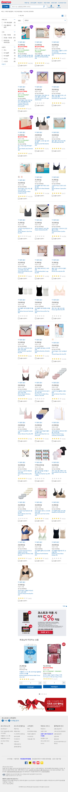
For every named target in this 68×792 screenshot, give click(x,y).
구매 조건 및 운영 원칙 (60, 731)
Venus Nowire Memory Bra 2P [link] (25, 474)
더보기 (4, 64)
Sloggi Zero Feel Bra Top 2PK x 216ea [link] (42, 474)
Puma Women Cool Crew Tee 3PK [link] (59, 473)
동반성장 (56, 739)
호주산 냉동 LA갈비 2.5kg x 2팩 (52, 675)
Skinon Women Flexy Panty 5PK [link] (59, 394)
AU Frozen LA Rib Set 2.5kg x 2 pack (52, 677)
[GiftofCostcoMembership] (42, 710)
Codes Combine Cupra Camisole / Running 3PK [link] (58, 434)
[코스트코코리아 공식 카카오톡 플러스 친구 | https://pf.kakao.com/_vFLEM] (30, 763)
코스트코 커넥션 (5, 741)
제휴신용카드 (17, 744)
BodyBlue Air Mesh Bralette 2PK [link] (42, 189)
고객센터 (30, 726)
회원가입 (16, 729)
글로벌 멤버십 (17, 746)
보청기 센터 (44, 731)
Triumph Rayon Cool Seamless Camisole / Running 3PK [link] (23, 104)
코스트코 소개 (5, 726)
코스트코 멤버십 (19, 726)
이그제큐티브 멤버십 (19, 734)
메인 (2, 11)
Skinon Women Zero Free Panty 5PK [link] (24, 514)
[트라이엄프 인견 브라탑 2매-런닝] (56, 339)
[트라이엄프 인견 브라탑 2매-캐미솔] (53, 339)
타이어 (42, 743)
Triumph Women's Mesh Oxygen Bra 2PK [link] (24, 192)
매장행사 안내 (44, 738)
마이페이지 (17, 739)
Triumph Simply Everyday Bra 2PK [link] (25, 594)
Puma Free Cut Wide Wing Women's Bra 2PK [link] (41, 394)
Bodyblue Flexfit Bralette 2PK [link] (41, 554)
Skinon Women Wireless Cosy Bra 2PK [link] (24, 394)
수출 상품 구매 (31, 739)
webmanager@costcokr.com (14, 771)
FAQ (28, 729)
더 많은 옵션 (21, 42)
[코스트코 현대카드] (42, 635)
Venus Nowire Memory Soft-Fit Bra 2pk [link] (25, 272)
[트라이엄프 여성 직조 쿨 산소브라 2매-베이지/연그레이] (19, 177)
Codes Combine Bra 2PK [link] (41, 230)
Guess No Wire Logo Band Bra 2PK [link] (25, 351)
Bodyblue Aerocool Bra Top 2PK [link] (42, 311)
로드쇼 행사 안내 (45, 741)
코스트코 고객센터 (9, 718)
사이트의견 (30, 736)
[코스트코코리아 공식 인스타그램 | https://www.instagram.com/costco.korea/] (34, 763)
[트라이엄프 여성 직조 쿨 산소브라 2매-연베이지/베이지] (22, 177)
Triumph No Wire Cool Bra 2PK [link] (58, 232)
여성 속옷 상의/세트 (28, 11)
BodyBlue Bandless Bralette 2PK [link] (42, 351)
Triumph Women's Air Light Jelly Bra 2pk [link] (42, 99)
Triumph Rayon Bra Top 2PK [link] (59, 354)
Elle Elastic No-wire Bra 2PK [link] (59, 98)
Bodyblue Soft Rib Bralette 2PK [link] (42, 144)
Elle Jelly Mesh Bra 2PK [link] (58, 142)
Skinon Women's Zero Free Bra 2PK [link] (25, 232)
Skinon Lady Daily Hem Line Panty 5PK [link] (42, 434)
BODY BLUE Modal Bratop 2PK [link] (41, 57)
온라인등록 (17, 736)
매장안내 (43, 729)
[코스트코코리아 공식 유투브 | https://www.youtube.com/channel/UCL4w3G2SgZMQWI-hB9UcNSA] (38, 763)
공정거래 (56, 736)
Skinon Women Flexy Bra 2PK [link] (25, 434)
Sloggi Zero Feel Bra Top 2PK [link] (25, 57)
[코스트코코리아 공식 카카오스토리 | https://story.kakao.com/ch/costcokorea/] (42, 763)
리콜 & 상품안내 (31, 734)
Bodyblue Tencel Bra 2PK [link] (58, 512)
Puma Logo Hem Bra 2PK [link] (58, 309)
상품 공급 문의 (58, 729)
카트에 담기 (30, 687)
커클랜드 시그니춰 (5, 736)
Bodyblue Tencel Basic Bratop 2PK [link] (58, 554)
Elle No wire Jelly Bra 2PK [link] (58, 271)
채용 (2, 743)
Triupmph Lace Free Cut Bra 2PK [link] (42, 514)
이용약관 (16, 759)
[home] (6, 2)
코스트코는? (4, 729)
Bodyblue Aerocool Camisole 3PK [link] (25, 311)
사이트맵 (9, 759)
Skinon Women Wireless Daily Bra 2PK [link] (25, 554)
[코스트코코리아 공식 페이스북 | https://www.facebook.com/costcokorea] (26, 763)
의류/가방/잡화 (9, 11)
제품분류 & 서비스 (5, 738)
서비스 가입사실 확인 (7, 783)
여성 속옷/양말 (18, 11)
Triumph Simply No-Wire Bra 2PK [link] (59, 54)
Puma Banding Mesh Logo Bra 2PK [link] (41, 272)
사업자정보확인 (46, 771)
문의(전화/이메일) (32, 731)
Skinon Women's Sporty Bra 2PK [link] (59, 189)
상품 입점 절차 (58, 734)
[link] (25, 39)
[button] (45, 6)
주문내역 (16, 741)
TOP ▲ (65, 606)
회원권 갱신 (17, 731)
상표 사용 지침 (56, 759)
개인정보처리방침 (25, 759)
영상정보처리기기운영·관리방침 (41, 759)
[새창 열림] (4, 775)
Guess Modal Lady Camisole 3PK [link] (25, 149)
